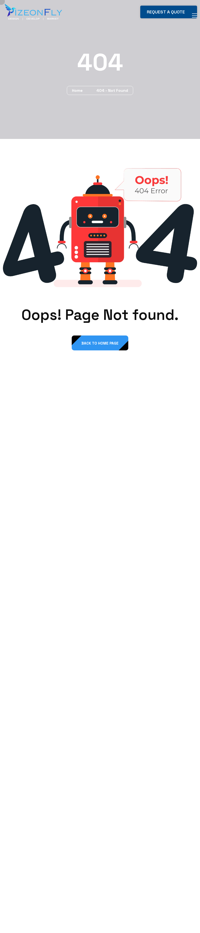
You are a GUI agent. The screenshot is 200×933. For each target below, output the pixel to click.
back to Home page (100, 343)
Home (78, 90)
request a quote (166, 12)
